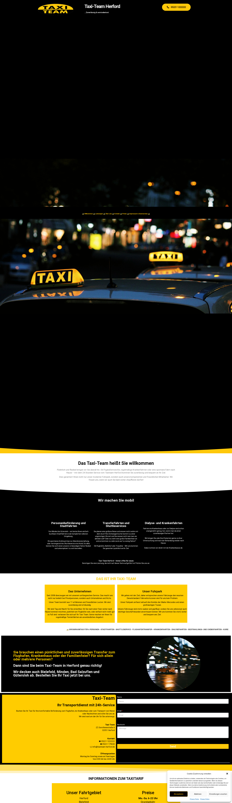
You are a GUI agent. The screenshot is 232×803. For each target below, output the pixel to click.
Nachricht (121, 725)
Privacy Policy (194, 799)
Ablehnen (197, 794)
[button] (227, 773)
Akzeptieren (178, 794)
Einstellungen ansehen (218, 794)
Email (119, 711)
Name (119, 697)
